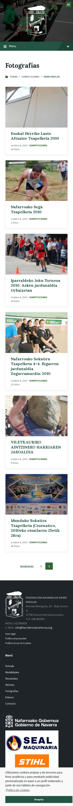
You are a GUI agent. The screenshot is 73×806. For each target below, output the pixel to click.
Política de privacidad (15, 638)
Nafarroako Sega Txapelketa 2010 (27, 209)
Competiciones (38, 145)
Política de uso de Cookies (18, 643)
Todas (14, 76)
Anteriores (26, 566)
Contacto (10, 703)
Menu (12, 46)
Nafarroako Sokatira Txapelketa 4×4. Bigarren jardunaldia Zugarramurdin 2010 (35, 366)
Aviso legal (10, 633)
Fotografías (11, 691)
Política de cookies (18, 790)
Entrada (9, 666)
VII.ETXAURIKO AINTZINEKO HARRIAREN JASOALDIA (36, 447)
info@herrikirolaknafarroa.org (33, 627)
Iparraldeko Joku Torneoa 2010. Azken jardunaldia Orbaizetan (35, 285)
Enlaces (9, 697)
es (68, 4)
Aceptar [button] (39, 799)
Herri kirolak (51, 76)
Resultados (11, 678)
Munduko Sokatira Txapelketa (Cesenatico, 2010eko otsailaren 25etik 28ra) (35, 528)
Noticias (9, 684)
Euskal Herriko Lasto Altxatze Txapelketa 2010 (35, 136)
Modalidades (12, 672)
